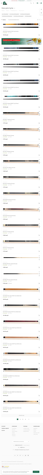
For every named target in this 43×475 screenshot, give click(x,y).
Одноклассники (23, 455)
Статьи (35, 431)
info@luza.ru (22, 447)
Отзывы (13, 432)
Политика (13, 435)
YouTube (20, 455)
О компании (14, 428)
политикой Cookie (24, 472)
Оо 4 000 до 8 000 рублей (14, 14)
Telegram (17, 455)
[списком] (39, 20)
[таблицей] (41, 20)
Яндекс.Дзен (28, 455)
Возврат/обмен (26, 431)
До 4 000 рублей (5, 14)
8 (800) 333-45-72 (18, 445)
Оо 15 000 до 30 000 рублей (18, 16)
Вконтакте (15, 455)
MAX (25, 455)
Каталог (3, 426)
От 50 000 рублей (28, 16)
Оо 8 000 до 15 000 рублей (25, 14)
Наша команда (14, 431)
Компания (14, 426)
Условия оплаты (26, 428)
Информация (37, 426)
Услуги (3, 430)
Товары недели (5, 428)
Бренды (35, 429)
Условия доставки (26, 429)
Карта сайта (36, 434)
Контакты (13, 434)
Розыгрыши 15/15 (36, 432)
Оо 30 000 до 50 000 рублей (7, 16)
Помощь (25, 426)
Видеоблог (35, 428)
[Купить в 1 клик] (39, 25)
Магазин (13, 429)
